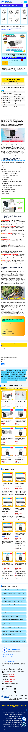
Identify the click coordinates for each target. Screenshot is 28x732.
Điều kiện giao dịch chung (9, 661)
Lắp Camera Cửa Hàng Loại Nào (13, 718)
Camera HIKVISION (21, 712)
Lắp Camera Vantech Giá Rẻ (7, 710)
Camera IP (17, 26)
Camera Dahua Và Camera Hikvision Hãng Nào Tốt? (13, 589)
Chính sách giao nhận (8, 656)
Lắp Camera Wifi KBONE (8, 726)
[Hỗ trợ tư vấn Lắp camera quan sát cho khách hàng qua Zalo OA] (24, 719)
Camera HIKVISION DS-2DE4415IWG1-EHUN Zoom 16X (20, 535)
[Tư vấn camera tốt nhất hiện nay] (26, 15)
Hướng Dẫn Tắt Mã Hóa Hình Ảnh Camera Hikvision (12, 619)
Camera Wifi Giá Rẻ (7, 724)
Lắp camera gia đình (18, 714)
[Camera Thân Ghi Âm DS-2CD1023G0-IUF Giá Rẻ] (14, 43)
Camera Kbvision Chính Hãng (8, 712)
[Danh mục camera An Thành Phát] (24, 5)
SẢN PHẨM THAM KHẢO (18, 388)
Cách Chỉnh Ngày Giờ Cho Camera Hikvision (11, 612)
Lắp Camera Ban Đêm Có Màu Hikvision (16, 378)
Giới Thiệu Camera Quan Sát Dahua (14, 370)
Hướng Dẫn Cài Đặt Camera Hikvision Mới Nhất (12, 627)
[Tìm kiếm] (25, 2)
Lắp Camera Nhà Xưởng (20, 720)
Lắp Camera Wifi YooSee (19, 724)
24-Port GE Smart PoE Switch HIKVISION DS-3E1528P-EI (6, 535)
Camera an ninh (8, 714)
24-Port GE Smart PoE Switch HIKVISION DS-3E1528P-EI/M (6, 510)
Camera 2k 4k (9, 388)
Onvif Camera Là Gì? (14, 374)
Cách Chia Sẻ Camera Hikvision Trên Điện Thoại (12, 601)
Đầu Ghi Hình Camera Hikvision (8, 634)
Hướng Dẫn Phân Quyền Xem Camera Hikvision (12, 604)
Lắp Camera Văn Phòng (7, 720)
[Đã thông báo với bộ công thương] (5, 696)
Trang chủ (3, 26)
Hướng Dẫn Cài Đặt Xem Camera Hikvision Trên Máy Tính (14, 598)
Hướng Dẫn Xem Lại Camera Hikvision (10, 616)
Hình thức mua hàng (8, 654)
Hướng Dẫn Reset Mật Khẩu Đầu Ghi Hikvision (11, 631)
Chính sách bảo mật (7, 659)
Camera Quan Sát (10, 26)
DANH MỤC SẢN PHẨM (10, 5)
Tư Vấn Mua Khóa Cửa (20, 726)
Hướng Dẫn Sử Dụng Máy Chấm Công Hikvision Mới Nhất (14, 641)
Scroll (24, 724)
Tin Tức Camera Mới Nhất (9, 586)
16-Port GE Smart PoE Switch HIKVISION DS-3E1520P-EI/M (19, 485)
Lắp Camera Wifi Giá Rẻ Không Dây (14, 722)
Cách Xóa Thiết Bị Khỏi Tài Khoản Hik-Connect (11, 638)
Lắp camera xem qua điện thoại (14, 716)
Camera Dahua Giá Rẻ (21, 710)
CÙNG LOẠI (3, 388)
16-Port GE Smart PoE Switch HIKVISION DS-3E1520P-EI (19, 510)
